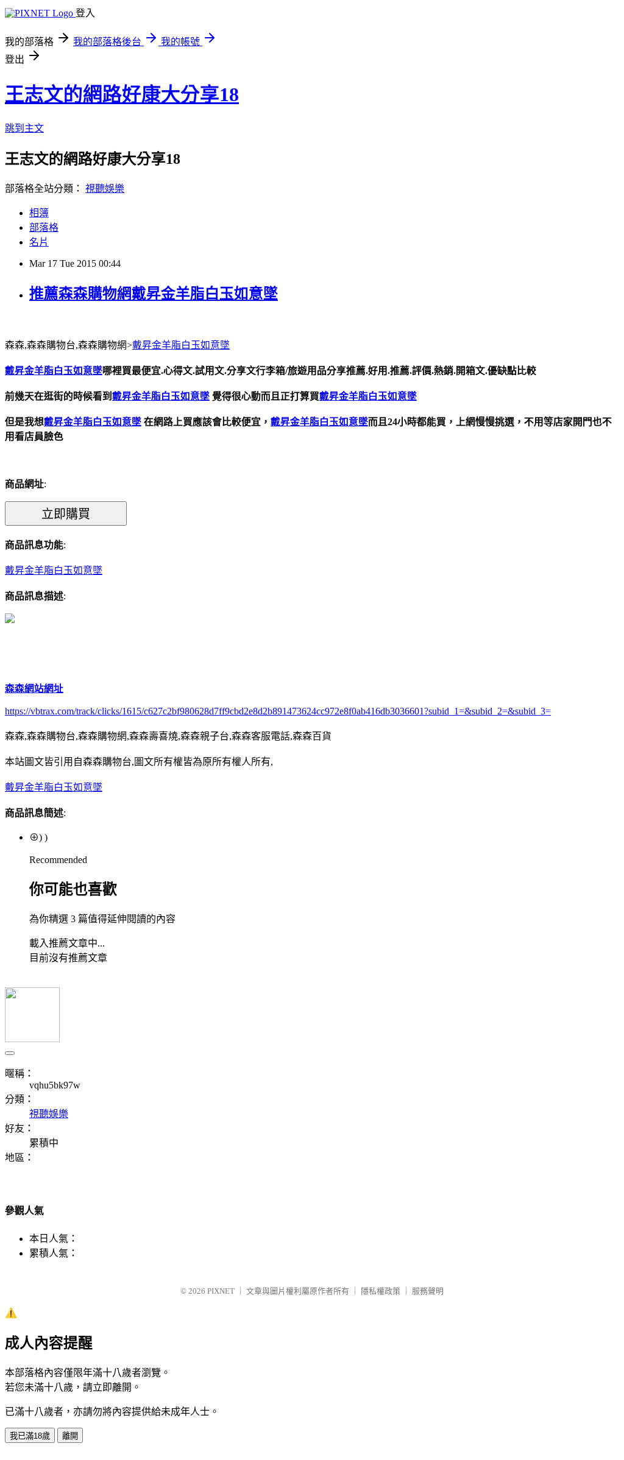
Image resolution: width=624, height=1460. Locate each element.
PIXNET (221, 1291)
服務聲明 (428, 1291)
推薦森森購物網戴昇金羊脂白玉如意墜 (153, 294)
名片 (39, 242)
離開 (70, 1436)
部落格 (43, 227)
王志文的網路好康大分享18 (122, 94)
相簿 (39, 213)
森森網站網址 (34, 688)
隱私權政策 (380, 1291)
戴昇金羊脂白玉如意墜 (181, 345)
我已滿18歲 (30, 1436)
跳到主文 (24, 128)
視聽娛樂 (104, 188)
